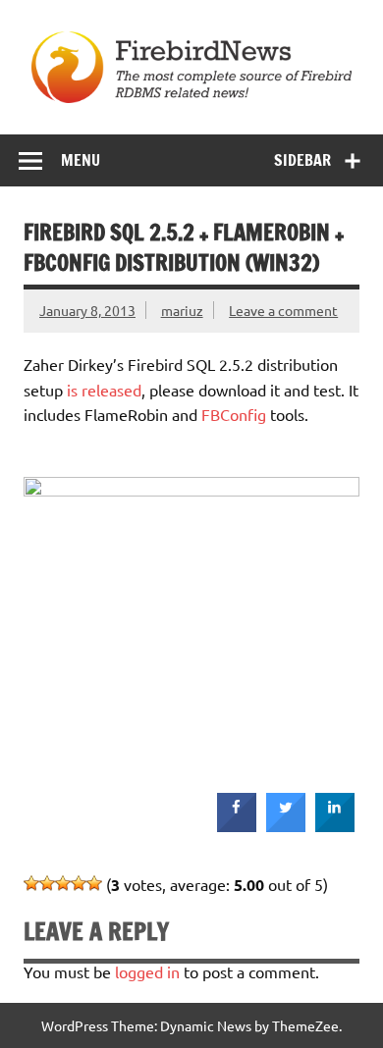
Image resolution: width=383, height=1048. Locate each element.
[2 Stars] (47, 883)
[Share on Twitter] (285, 826)
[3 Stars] (63, 883)
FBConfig (233, 414)
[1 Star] (31, 883)
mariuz (182, 310)
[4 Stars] (78, 883)
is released (104, 389)
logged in (147, 971)
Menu (80, 160)
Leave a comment (283, 310)
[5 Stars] (94, 883)
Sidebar (302, 160)
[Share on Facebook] (236, 826)
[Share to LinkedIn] (335, 826)
